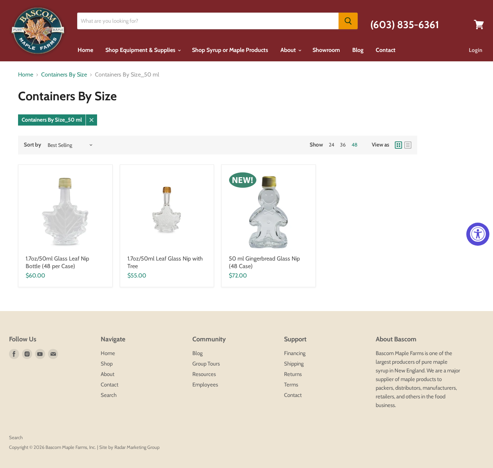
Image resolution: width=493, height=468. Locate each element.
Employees (205, 384)
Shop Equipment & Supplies (141, 50)
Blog (357, 50)
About (288, 50)
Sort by (32, 145)
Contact (386, 50)
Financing (294, 353)
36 (343, 144)
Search (109, 395)
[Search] (348, 21)
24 (331, 144)
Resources (204, 374)
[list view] (407, 145)
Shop (107, 363)
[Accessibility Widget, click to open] (477, 234)
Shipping (294, 363)
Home (85, 50)
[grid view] (398, 145)
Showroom (326, 50)
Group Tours (206, 363)
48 (354, 144)
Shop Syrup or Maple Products (230, 50)
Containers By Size (64, 74)
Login (475, 50)
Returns (293, 374)
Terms (291, 384)
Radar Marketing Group (137, 447)
